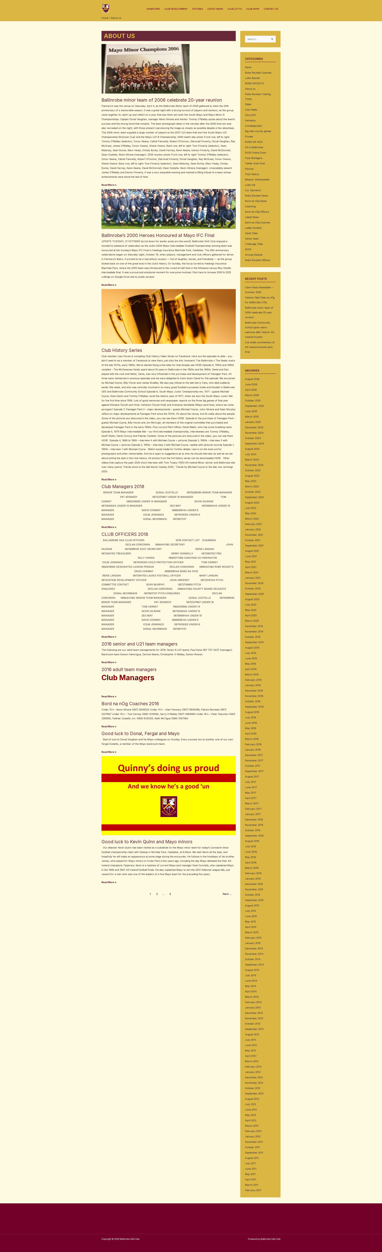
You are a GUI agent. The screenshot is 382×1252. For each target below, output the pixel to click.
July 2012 (250, 1104)
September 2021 (254, 545)
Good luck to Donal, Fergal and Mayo (140, 733)
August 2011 (252, 1157)
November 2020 (254, 583)
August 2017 (252, 776)
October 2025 (253, 400)
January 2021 (253, 577)
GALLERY (250, 115)
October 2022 (253, 491)
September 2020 (254, 593)
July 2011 (250, 1163)
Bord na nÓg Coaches (257, 222)
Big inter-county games (258, 131)
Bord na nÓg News (256, 201)
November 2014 (254, 953)
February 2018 (253, 744)
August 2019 (252, 647)
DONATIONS (153, 8)
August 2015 (252, 905)
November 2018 (254, 695)
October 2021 (252, 540)
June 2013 (251, 1045)
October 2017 (252, 765)
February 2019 (253, 679)
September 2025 (254, 405)
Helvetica (250, 120)
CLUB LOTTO (235, 8)
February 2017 (253, 808)
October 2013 (252, 1023)
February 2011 (253, 1190)
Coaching (250, 206)
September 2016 (254, 835)
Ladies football (253, 227)
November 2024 (254, 432)
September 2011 (254, 1152)
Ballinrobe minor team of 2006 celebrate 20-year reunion (161, 100)
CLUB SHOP (252, 8)
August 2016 (252, 841)
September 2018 (254, 706)
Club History (252, 174)
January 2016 (253, 878)
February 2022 (253, 524)
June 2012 (251, 1109)
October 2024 (253, 438)
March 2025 (252, 416)
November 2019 (254, 631)
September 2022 (254, 497)
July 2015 (250, 910)
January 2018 (253, 749)
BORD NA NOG (254, 141)
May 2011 (250, 1174)
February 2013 (253, 1066)
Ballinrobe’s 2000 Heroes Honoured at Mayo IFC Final (157, 235)
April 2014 (251, 991)
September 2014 (254, 964)
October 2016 (252, 830)
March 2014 (252, 996)
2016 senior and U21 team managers (139, 644)
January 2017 (253, 814)
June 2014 (251, 980)
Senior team (252, 238)
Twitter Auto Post (255, 163)
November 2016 (254, 824)
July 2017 (250, 781)
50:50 (248, 249)
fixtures (249, 168)
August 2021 (252, 550)
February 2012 (253, 1131)
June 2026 (251, 384)
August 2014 (252, 969)
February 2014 (253, 1002)
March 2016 (252, 867)
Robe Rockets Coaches (258, 72)
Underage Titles (254, 243)
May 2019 (250, 663)
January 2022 (253, 529)
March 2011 (251, 1184)
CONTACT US (271, 8)
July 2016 (250, 846)
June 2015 (251, 916)
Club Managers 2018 (122, 486)
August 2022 (252, 502)
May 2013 (250, 1050)
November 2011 (254, 1141)
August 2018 (252, 712)
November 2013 (254, 1018)
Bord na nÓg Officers (257, 211)
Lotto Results (252, 78)
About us (250, 88)
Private (249, 136)
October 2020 (253, 588)
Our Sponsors (253, 190)
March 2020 (252, 620)
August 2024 (252, 448)
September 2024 (254, 443)
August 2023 (252, 475)
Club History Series (121, 350)
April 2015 (250, 926)
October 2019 (252, 636)
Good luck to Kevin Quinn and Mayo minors (146, 841)
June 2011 (251, 1168)
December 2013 (254, 1012)
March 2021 (251, 572)
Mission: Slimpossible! (257, 179)
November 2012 (254, 1082)
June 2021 (251, 556)
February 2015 (253, 937)
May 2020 (250, 610)
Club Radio (251, 109)
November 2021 (254, 534)
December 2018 (254, 690)
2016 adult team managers (129, 669)
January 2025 (253, 422)
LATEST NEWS (215, 8)
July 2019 (250, 653)
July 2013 (250, 1039)
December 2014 (254, 948)
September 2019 (254, 642)
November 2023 (254, 464)
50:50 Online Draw (255, 152)
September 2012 (254, 1093)
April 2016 (251, 862)
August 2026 (252, 379)
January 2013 (253, 1072)
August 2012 (252, 1098)
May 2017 (250, 792)
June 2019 (251, 658)
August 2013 (252, 1034)
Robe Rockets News (256, 195)
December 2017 (254, 755)
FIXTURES (197, 8)
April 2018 (251, 733)
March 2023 (252, 486)
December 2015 (254, 884)
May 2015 (250, 921)
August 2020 (252, 599)
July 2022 (250, 507)
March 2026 (252, 395)
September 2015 (254, 900)
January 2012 (253, 1136)
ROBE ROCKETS (254, 83)
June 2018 (251, 722)
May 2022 (250, 513)
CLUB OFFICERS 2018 (124, 534)
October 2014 (253, 959)
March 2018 (252, 738)
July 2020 (250, 604)
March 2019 (252, 674)
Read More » (109, 184)
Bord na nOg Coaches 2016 (130, 703)
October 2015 (252, 894)
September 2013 (254, 1029)
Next (227, 894)
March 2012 (251, 1125)
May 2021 (250, 561)
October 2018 (252, 701)
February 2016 (253, 873)
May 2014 (250, 986)
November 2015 (254, 889)
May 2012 (250, 1115)
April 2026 (251, 389)
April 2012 (250, 1120)
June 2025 (251, 411)
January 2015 (253, 943)
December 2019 (254, 626)
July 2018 (250, 717)
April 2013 (250, 1055)
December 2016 (254, 819)
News (248, 67)
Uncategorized (253, 125)
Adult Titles (251, 233)
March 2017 (252, 803)
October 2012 (252, 1088)
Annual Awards (253, 254)
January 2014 (253, 1007)
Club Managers (253, 158)
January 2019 (253, 685)
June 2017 (251, 787)
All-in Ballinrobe (254, 147)
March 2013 (251, 1061)
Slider (248, 104)
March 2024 (252, 459)
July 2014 (250, 975)
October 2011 (252, 1147)
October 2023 (253, 470)
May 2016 (250, 857)
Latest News (252, 217)
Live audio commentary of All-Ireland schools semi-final (260, 347)
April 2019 (251, 669)
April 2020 (251, 615)
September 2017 (254, 771)
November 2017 (254, 760)
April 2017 (251, 798)
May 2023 (250, 481)
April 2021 (250, 567)
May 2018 (250, 728)
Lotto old (250, 184)
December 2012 (254, 1077)
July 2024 (251, 454)
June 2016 (251, 851)
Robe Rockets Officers (257, 260)
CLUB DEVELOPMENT (176, 8)
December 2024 (254, 427)
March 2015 (251, 932)
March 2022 (252, 518)
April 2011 (250, 1179)
